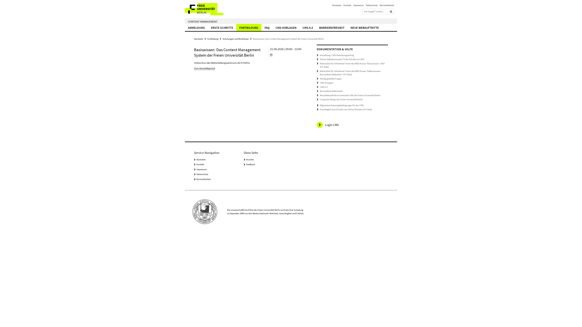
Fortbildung (248, 28)
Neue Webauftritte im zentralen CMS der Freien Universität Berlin (350, 95)
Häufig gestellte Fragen (331, 78)
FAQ (266, 28)
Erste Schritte (222, 28)
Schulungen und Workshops (236, 38)
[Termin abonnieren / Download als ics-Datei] (287, 55)
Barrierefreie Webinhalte (331, 91)
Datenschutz (372, 5)
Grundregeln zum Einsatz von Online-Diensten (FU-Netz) (346, 109)
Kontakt (347, 5)
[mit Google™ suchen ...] (391, 11)
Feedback (250, 164)
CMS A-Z (308, 28)
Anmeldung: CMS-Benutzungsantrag (337, 55)
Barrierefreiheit (387, 5)
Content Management (202, 21)
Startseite (336, 5)
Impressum (358, 5)
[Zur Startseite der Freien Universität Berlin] (210, 9)
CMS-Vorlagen (286, 28)
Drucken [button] (250, 159)
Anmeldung (196, 28)
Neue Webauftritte (365, 28)
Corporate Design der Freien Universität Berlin (341, 99)
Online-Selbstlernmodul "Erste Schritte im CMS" (342, 59)
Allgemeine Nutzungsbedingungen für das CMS (342, 105)
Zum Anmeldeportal (204, 68)
